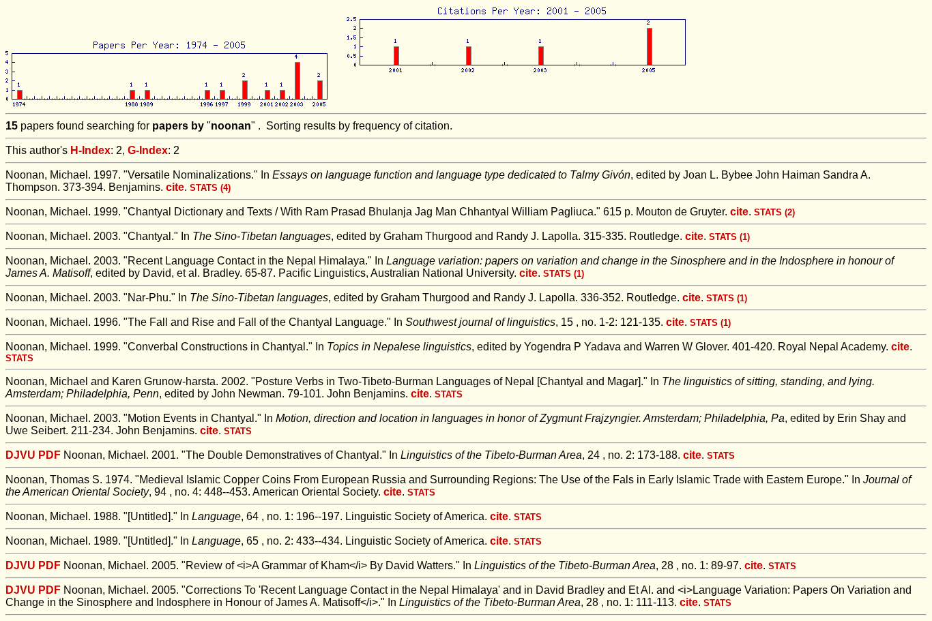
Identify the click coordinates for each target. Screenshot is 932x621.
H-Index (90, 150)
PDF (49, 455)
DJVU (20, 455)
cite (175, 187)
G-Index (148, 150)
